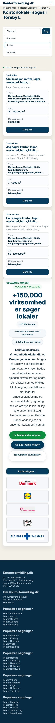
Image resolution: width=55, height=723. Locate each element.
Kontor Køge (9, 685)
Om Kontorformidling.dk (15, 596)
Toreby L (45, 8)
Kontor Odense (10, 619)
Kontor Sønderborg (12, 710)
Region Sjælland (28, 8)
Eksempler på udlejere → (27, 456)
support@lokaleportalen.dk (17, 583)
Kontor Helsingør (11, 666)
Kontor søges (9, 8)
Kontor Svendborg (12, 713)
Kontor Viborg (10, 680)
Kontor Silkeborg (11, 660)
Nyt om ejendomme (13, 599)
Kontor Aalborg (10, 621)
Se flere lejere (27, 471)
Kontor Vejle (9, 643)
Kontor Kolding (10, 638)
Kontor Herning (10, 657)
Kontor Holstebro (11, 688)
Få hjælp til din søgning (27, 435)
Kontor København (12, 613)
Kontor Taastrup (11, 691)
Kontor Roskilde (11, 646)
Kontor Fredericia (11, 682)
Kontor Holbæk (10, 707)
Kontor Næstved (11, 669)
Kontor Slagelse (11, 702)
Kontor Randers (11, 635)
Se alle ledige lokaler (27, 444)
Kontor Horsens (11, 641)
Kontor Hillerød (10, 704)
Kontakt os (8, 602)
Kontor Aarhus (10, 616)
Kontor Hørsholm (11, 663)
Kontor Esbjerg (10, 624)
